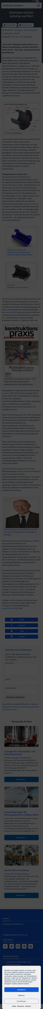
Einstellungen (21, 1001)
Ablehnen (21, 995)
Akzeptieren (21, 990)
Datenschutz (20, 1006)
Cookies (14, 1006)
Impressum (28, 1006)
